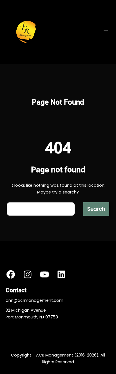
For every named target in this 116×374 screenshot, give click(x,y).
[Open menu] (105, 31)
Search (96, 208)
